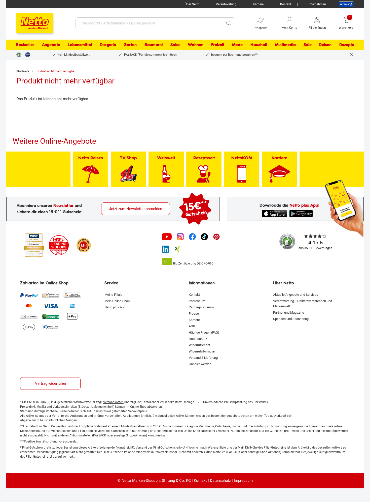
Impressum (197, 301)
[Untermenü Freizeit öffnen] (227, 44)
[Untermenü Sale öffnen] (314, 44)
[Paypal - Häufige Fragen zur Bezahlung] (29, 295)
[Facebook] (192, 236)
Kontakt (285, 4)
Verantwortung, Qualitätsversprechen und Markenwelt (302, 303)
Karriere (258, 4)
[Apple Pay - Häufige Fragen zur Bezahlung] (72, 316)
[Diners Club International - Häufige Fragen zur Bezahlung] (50, 327)
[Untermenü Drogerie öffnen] (119, 44)
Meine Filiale (113, 295)
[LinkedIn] (165, 249)
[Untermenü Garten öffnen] (139, 44)
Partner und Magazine (288, 312)
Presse (194, 313)
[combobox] (149, 23)
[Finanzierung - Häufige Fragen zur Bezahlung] (50, 316)
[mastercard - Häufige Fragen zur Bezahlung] (29, 306)
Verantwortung (226, 4)
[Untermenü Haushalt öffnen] (270, 44)
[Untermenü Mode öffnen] (245, 44)
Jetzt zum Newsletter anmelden (135, 208)
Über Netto (192, 4)
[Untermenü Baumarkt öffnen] (166, 44)
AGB (192, 326)
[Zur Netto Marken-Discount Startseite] (29, 20)
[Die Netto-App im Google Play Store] (302, 213)
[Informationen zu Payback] (346, 4)
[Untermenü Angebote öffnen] (63, 44)
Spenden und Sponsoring (291, 319)
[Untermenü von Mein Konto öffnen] (300, 23)
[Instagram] (180, 236)
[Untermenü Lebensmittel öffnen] (95, 44)
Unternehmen (317, 4)
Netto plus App (114, 307)
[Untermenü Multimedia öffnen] (299, 44)
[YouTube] (167, 236)
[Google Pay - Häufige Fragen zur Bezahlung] (29, 327)
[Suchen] (229, 23)
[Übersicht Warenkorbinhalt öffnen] (357, 23)
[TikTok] (204, 236)
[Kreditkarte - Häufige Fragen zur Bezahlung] (29, 316)
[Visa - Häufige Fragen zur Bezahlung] (50, 306)
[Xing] (177, 249)
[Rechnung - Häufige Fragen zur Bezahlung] (72, 295)
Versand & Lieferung (203, 358)
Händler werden (200, 364)
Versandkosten (113, 402)
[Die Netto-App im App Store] (274, 213)
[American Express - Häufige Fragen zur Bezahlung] (72, 306)
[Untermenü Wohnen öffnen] (206, 44)
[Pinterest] (216, 236)
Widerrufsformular (202, 351)
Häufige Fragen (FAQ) (204, 332)
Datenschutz (198, 339)
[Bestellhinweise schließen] (352, 55)
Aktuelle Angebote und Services (295, 295)
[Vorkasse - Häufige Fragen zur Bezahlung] (50, 295)
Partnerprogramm (201, 307)
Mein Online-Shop (117, 301)
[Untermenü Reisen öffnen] (334, 44)
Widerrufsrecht (199, 345)
